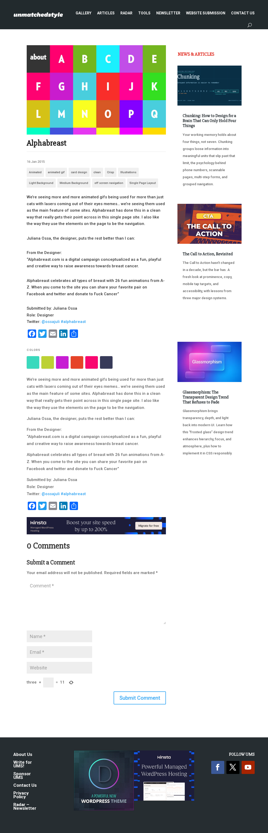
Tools (144, 13)
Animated (35, 172)
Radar (126, 13)
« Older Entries (195, 479)
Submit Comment (139, 698)
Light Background (41, 183)
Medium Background (74, 183)
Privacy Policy (21, 795)
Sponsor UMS (22, 776)
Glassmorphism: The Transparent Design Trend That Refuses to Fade (205, 397)
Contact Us (243, 13)
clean (97, 172)
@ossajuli (51, 321)
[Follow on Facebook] (217, 767)
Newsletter (168, 13)
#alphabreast (73, 321)
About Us (22, 755)
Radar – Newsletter (24, 807)
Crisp (110, 172)
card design (79, 172)
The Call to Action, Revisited (208, 254)
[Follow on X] (232, 767)
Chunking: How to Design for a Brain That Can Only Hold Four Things (209, 120)
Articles (106, 13)
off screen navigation (108, 183)
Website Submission (205, 13)
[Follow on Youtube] (248, 767)
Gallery (83, 13)
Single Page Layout (143, 183)
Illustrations (128, 172)
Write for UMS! (22, 764)
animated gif (56, 172)
